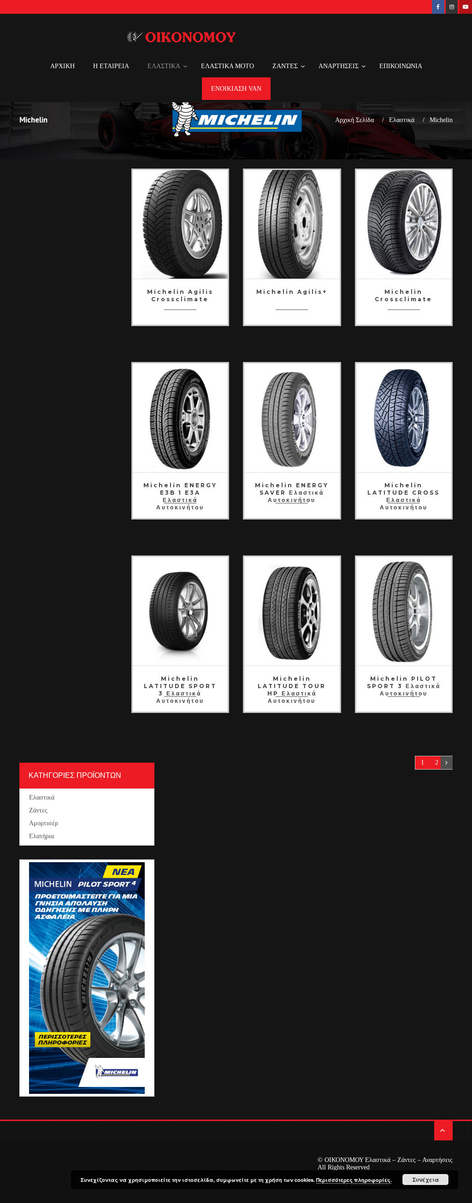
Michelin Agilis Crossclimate (180, 295)
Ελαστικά (401, 120)
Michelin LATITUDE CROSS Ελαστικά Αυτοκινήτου (403, 490)
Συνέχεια (426, 1179)
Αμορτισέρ (43, 823)
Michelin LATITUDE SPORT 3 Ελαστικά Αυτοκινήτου (180, 683)
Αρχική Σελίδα (354, 120)
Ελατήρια (41, 836)
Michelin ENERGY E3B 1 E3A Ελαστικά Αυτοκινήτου (180, 490)
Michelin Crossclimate (403, 295)
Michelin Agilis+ (291, 291)
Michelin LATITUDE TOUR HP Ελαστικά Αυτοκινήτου (292, 683)
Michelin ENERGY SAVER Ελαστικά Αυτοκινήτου (292, 490)
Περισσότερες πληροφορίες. (354, 1179)
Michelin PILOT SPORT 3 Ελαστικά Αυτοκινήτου (404, 683)
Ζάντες (38, 810)
